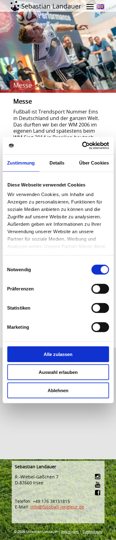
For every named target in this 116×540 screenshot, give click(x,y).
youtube (98, 484)
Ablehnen (58, 390)
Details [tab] (57, 162)
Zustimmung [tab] (21, 162)
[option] (58, 46)
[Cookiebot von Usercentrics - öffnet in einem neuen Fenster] (82, 146)
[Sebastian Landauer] (58, 5)
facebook (98, 492)
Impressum (70, 531)
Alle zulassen (58, 354)
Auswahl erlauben (58, 372)
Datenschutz (92, 531)
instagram (98, 476)
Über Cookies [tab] (94, 162)
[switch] (100, 289)
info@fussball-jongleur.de (57, 507)
